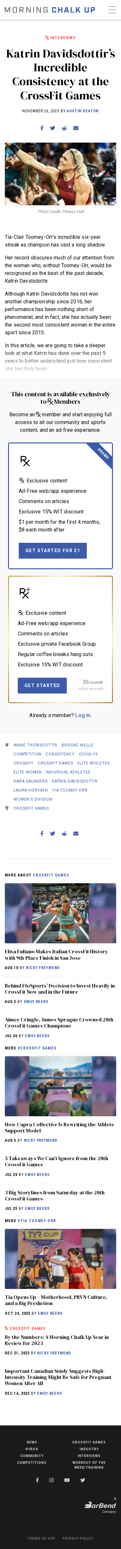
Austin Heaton (83, 111)
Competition (28, 754)
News (32, 1442)
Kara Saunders (31, 781)
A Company (109, 1505)
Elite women (28, 772)
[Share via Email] (76, 128)
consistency (60, 754)
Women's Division (33, 799)
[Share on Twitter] (52, 128)
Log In (82, 715)
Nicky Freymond (43, 968)
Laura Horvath (31, 790)
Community (32, 1456)
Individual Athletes (68, 772)
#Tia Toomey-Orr (37, 1221)
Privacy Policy (78, 1538)
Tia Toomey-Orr (70, 790)
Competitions (31, 1462)
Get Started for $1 (52, 550)
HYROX (31, 1449)
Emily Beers (36, 1001)
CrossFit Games (55, 763)
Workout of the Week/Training (89, 1465)
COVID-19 (88, 754)
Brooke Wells (77, 745)
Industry (89, 1449)
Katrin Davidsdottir (75, 781)
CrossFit (24, 763)
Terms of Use (41, 1538)
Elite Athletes (93, 763)
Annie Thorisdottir (35, 745)
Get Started (42, 685)
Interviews (63, 37)
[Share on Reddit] (64, 128)
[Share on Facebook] (42, 128)
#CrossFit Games (37, 1048)
